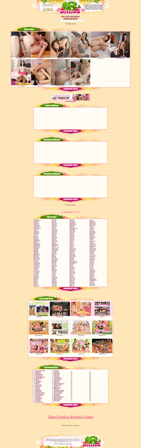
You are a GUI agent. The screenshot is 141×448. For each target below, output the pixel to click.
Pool (70, 274)
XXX (91, 281)
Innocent (53, 270)
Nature (71, 232)
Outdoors (72, 249)
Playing (71, 272)
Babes (35, 238)
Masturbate (72, 223)
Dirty (35, 283)
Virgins (91, 275)
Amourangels (37, 228)
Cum (35, 270)
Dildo (35, 282)
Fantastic (54, 229)
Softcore (91, 241)
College (35, 268)
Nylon (71, 241)
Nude (71, 239)
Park (71, 252)
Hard (53, 257)
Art (34, 234)
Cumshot (36, 271)
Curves (35, 272)
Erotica (53, 225)
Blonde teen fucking (60, 85)
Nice (70, 234)
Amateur (36, 223)
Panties (71, 250)
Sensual (91, 227)
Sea (90, 226)
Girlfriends (54, 245)
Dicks (35, 281)
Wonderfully (92, 280)
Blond (35, 252)
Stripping (92, 246)
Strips (91, 247)
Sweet (91, 254)
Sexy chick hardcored (80, 85)
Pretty (71, 278)
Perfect (71, 255)
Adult (35, 222)
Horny (53, 262)
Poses (71, 276)
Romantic (92, 224)
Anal (35, 229)
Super (91, 253)
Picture (71, 267)
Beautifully (36, 245)
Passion (71, 254)
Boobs (35, 256)
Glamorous (54, 247)
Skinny (91, 236)
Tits (90, 264)
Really (71, 285)
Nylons (71, 243)
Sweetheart (92, 256)
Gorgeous (54, 250)
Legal (53, 274)
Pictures (71, 268)
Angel (35, 230)
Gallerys (53, 241)
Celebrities (36, 263)
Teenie (91, 260)
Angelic (35, 232)
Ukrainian (92, 270)
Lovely (53, 284)
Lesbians (53, 278)
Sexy (90, 230)
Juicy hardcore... (100, 58)
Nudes (71, 240)
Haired (53, 254)
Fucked (53, 236)
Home (73, 23)
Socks (91, 238)
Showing (91, 232)
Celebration (36, 262)
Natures (71, 233)
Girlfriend (54, 244)
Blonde (35, 254)
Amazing (36, 225)
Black (35, 251)
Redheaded (92, 222)
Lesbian (53, 277)
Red (90, 220)
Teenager (91, 259)
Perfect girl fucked (20, 85)
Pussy (71, 283)
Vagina (91, 273)
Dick (35, 279)
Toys (90, 267)
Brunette (36, 259)
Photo (71, 260)
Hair (53, 252)
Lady (53, 273)
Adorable (36, 221)
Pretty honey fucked (21, 58)
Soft (90, 240)
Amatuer (36, 224)
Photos (71, 263)
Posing (71, 277)
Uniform (91, 271)
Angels (35, 233)
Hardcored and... (41, 58)
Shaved (91, 231)
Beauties (35, 243)
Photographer (72, 261)
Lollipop (53, 281)
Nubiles (71, 238)
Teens (91, 262)
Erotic (53, 224)
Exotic (53, 228)
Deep (35, 278)
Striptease (92, 248)
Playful (71, 271)
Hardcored (54, 260)
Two (90, 268)
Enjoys (53, 223)
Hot (52, 263)
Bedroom (36, 247)
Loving (71, 219)
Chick (35, 265)
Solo (90, 242)
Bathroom (36, 240)
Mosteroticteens (73, 228)
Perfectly (71, 256)
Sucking (91, 251)
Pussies (71, 282)
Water (91, 276)
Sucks (91, 252)
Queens (71, 284)
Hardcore (54, 259)
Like (53, 279)
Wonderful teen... (40, 85)
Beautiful (36, 244)
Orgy (71, 246)
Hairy (53, 256)
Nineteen (71, 235)
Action (35, 219)
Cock (35, 267)
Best (35, 249)
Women (91, 278)
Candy (35, 261)
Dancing (35, 277)
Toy (90, 265)
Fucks (53, 239)
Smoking (91, 237)
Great (53, 251)
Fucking (53, 238)
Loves (53, 285)
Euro (53, 227)
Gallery (53, 240)
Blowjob (35, 255)
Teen (90, 257)
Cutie (35, 274)
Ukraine (91, 269)
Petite (71, 259)
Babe (35, 236)
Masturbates (72, 224)
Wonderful (92, 279)
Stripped (91, 244)
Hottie (53, 266)
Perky (71, 257)
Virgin (91, 274)
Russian (91, 225)
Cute (35, 273)
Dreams (35, 285)
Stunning (91, 249)
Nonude (71, 236)
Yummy (91, 285)
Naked (71, 229)
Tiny (90, 263)
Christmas (36, 266)
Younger (91, 284)
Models (71, 227)
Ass (34, 235)
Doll (35, 284)
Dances (35, 276)
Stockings (92, 243)
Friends (53, 234)
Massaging (72, 222)
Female (53, 232)
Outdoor (71, 247)
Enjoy (53, 222)
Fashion (53, 230)
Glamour (53, 249)
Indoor (53, 268)
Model (71, 225)
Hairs (53, 255)
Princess (71, 279)
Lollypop (53, 282)
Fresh (53, 233)
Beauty (35, 246)
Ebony (53, 221)
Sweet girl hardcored (120, 58)
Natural (71, 230)
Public (71, 281)
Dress (53, 219)
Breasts (35, 257)
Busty (35, 260)
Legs (53, 276)
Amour (35, 227)
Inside (53, 271)
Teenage (91, 258)
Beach (35, 241)
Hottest (53, 265)
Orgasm (71, 245)
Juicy (53, 272)
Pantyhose (72, 251)
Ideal (53, 267)
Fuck (53, 235)
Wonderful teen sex (60, 58)
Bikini (35, 250)
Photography (72, 262)
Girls (53, 246)
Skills (91, 235)
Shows (91, 233)
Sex (90, 229)
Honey (53, 261)
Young (91, 282)
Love (53, 283)
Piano (71, 265)
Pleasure (71, 273)
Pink (70, 270)
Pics (70, 266)
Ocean (71, 244)
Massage (71, 221)
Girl (52, 243)
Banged (35, 239)
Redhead (91, 221)
